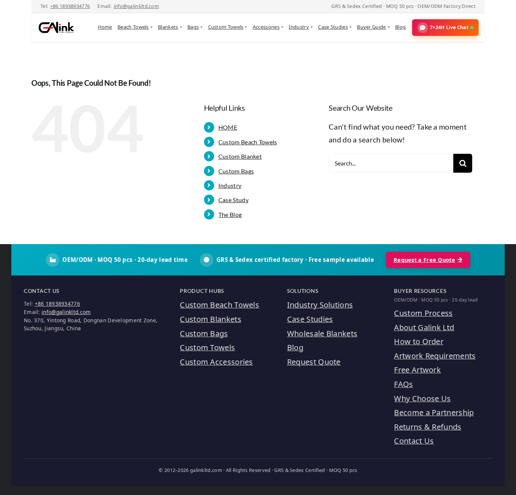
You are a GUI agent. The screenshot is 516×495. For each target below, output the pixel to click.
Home (105, 26)
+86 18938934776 (70, 6)
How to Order (418, 341)
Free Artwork (417, 370)
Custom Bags (236, 171)
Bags (193, 26)
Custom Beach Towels (247, 141)
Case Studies (333, 26)
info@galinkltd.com (136, 6)
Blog (400, 26)
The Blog (230, 214)
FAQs (403, 384)
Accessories (266, 26)
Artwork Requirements (435, 356)
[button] (445, 27)
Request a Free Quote (424, 259)
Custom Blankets (210, 319)
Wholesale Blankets (322, 333)
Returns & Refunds (427, 427)
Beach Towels (133, 26)
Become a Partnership (434, 412)
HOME (227, 127)
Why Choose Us (422, 398)
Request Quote (314, 362)
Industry (299, 26)
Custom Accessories (216, 362)
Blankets (168, 26)
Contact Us (414, 441)
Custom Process (423, 313)
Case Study (233, 199)
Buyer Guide (371, 26)
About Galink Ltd (424, 327)
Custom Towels (226, 26)
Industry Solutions (320, 305)
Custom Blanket (240, 156)
